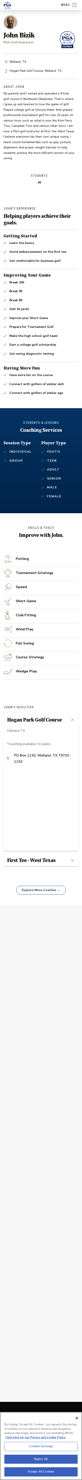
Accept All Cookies (41, 1472)
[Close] (77, 1418)
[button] (41, 720)
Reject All (41, 1459)
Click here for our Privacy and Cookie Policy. (35, 1437)
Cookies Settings (41, 1446)
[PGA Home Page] (7, 5)
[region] (41, 1446)
